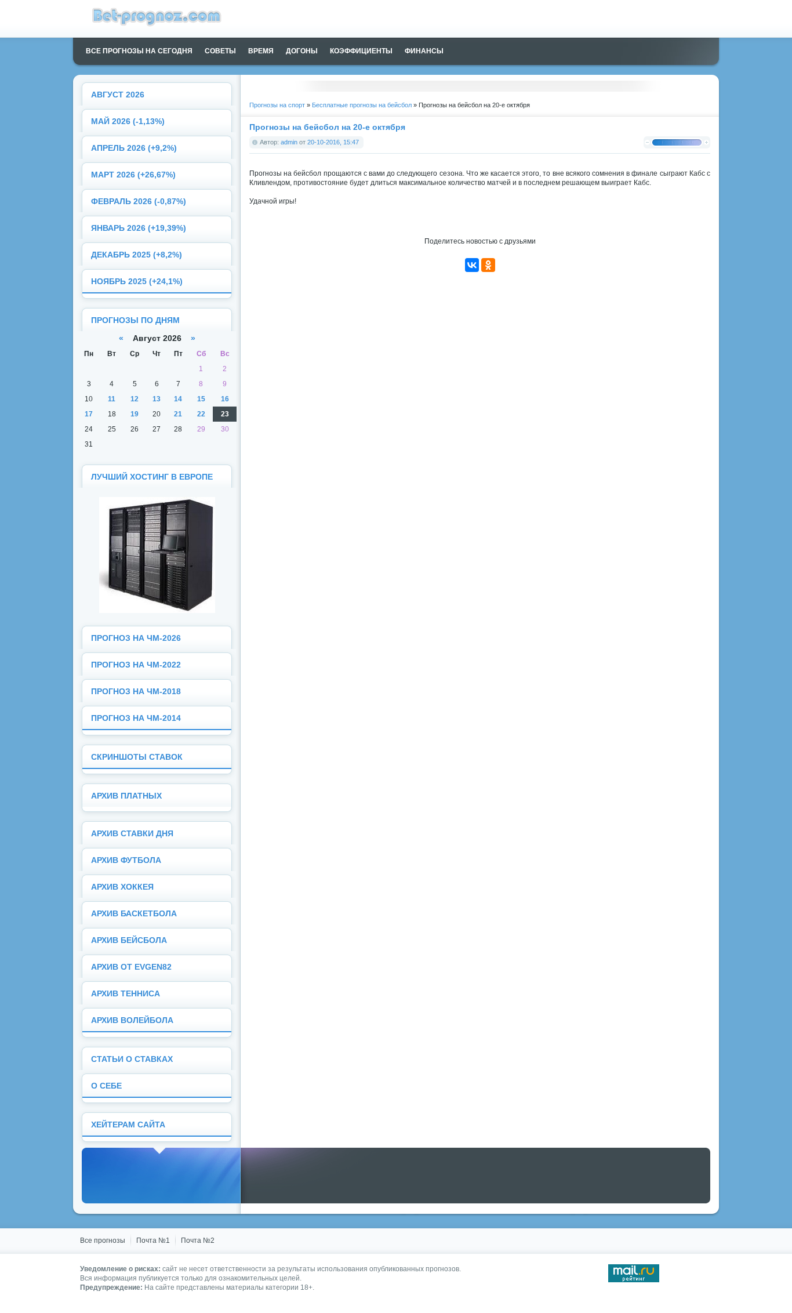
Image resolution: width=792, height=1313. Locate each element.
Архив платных (126, 796)
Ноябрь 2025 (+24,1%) (137, 281)
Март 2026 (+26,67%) (133, 175)
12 (134, 399)
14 (178, 399)
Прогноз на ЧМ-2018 (136, 691)
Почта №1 (153, 1240)
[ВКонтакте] (472, 265)
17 (89, 414)
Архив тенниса (125, 993)
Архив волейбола (132, 1020)
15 (201, 399)
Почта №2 (198, 1240)
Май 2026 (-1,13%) (128, 121)
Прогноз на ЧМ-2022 (136, 665)
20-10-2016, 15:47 (333, 142)
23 (225, 414)
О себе (106, 1086)
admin (289, 142)
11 (111, 399)
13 (156, 399)
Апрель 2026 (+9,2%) (134, 148)
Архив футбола (126, 860)
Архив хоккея (122, 887)
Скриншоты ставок (137, 757)
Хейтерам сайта (128, 1124)
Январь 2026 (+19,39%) (138, 228)
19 (134, 414)
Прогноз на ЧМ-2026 (136, 638)
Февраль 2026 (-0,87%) (138, 201)
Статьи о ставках (132, 1059)
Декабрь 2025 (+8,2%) (136, 255)
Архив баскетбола (134, 913)
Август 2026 (117, 94)
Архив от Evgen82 (131, 967)
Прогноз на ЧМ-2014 (136, 718)
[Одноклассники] (488, 265)
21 (178, 414)
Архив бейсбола (129, 940)
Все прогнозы (102, 1240)
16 (225, 399)
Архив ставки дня (132, 833)
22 (201, 414)
